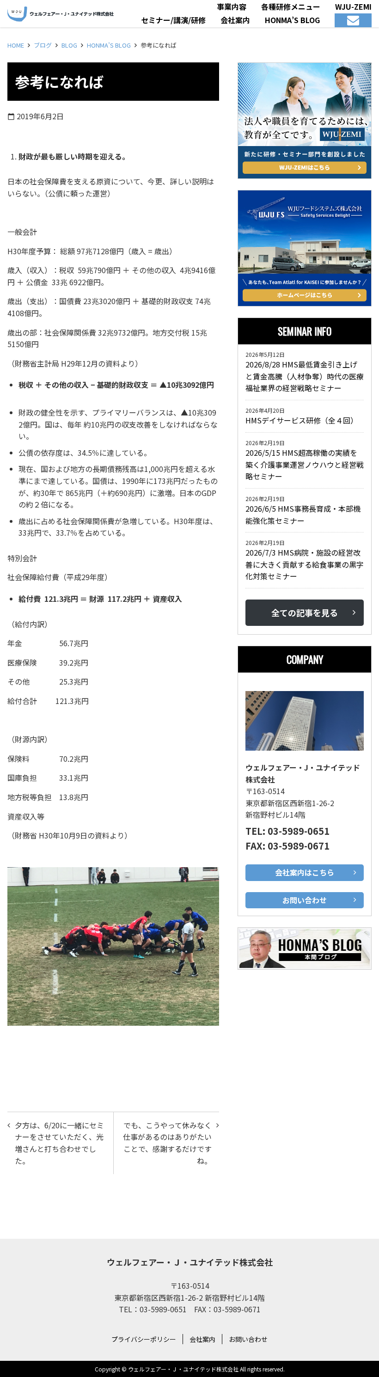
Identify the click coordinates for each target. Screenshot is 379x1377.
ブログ (43, 45)
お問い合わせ (248, 1339)
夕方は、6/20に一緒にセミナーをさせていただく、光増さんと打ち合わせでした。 (59, 1143)
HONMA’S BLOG (109, 45)
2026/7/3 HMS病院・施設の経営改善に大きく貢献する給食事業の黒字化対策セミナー (304, 564)
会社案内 (202, 1339)
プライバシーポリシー (143, 1339)
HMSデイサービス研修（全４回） (303, 420)
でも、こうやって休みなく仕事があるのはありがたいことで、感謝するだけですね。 (167, 1143)
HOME (15, 45)
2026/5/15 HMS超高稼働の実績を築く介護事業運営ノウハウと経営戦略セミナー (304, 464)
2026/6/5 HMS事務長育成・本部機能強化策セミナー (303, 514)
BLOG (69, 45)
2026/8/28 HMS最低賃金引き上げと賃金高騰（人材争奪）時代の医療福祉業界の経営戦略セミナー (304, 376)
